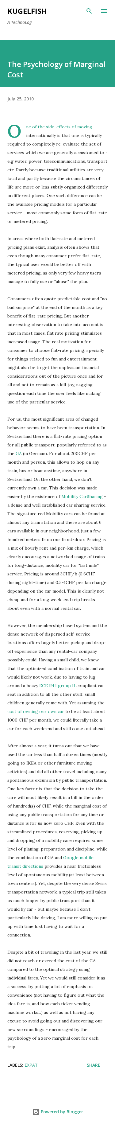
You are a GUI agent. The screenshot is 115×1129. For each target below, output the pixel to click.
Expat (31, 1065)
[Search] (89, 11)
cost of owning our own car (35, 711)
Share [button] (93, 1065)
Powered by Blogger (61, 1112)
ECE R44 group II (57, 685)
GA (19, 453)
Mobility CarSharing (82, 496)
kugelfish (27, 11)
